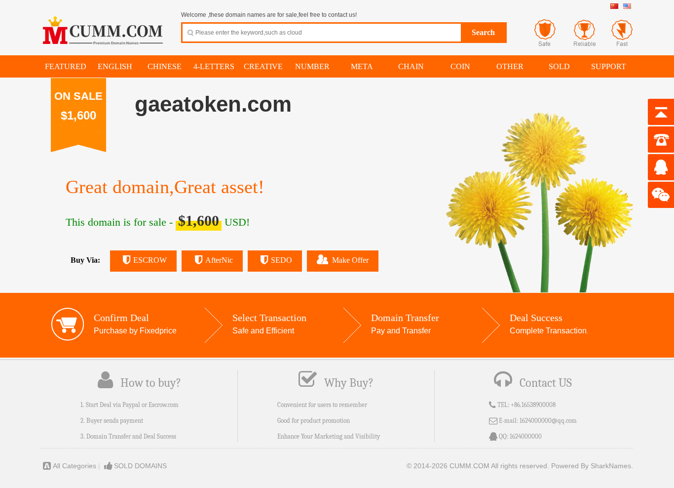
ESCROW (150, 260)
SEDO (281, 260)
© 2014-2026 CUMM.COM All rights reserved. (478, 466)
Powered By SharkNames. (592, 466)
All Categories (74, 466)
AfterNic (219, 260)
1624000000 (526, 436)
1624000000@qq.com (548, 420)
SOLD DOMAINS (140, 466)
